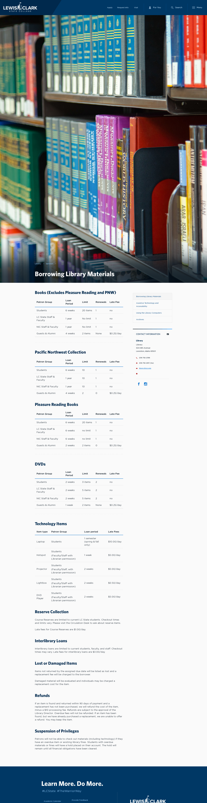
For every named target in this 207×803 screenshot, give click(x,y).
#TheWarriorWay (69, 791)
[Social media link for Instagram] (145, 384)
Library (38, 264)
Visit (136, 7)
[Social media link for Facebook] (138, 384)
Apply (109, 7)
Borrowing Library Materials (148, 296)
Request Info (123, 7)
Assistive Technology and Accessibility (147, 304)
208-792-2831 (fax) (146, 363)
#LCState (49, 791)
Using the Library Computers (149, 313)
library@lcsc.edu (145, 368)
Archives (140, 319)
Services (49, 264)
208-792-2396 (144, 358)
